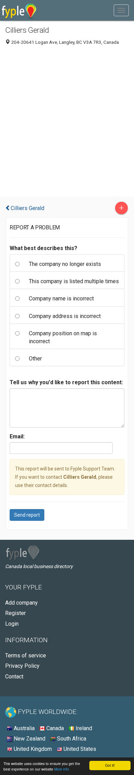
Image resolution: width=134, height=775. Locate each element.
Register (15, 613)
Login (12, 623)
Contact (14, 676)
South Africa (71, 738)
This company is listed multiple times (74, 281)
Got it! (110, 765)
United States (79, 749)
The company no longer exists (65, 264)
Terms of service (25, 655)
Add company (21, 602)
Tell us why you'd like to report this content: (66, 382)
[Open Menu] (121, 10)
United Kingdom (32, 749)
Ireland (83, 728)
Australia (23, 728)
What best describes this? (43, 248)
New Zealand (28, 738)
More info (61, 769)
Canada (54, 728)
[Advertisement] (67, 122)
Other (35, 358)
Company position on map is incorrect (63, 337)
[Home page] (19, 10)
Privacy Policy (22, 666)
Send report (27, 515)
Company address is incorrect (65, 316)
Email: (17, 436)
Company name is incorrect (61, 298)
